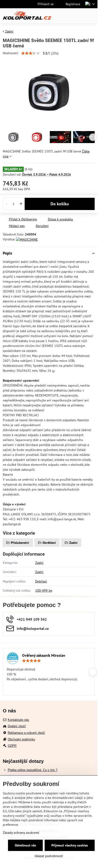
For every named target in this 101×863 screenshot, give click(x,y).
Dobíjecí (41, 581)
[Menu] (91, 16)
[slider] (30, 53)
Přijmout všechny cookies (69, 845)
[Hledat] (69, 16)
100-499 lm (43, 590)
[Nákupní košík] (80, 16)
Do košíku (59, 203)
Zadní (39, 563)
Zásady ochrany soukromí (21, 832)
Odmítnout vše (25, 845)
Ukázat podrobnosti (49, 856)
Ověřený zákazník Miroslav (43, 655)
